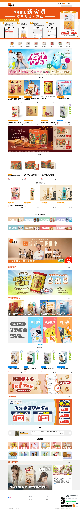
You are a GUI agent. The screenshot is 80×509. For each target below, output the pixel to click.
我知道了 (58, 458)
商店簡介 (30, 499)
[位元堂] (11, 5)
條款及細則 (46, 499)
